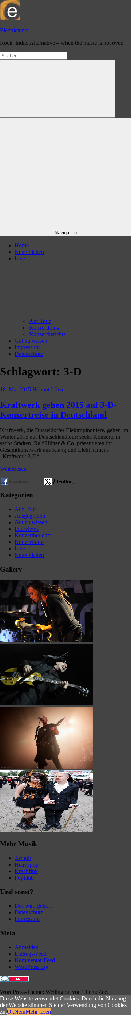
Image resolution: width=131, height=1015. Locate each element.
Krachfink (26, 871)
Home (22, 245)
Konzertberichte (47, 334)
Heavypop (27, 864)
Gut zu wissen (31, 341)
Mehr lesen (38, 1011)
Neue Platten (29, 252)
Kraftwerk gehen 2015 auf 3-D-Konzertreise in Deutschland (58, 409)
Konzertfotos (44, 328)
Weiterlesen (13, 469)
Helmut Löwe (48, 389)
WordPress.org (31, 967)
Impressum (27, 347)
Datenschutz (29, 354)
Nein (19, 1011)
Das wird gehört (33, 906)
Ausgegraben (30, 516)
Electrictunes (14, 30)
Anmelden (27, 947)
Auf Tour (40, 321)
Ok (10, 1011)
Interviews (27, 529)
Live (20, 548)
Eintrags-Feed (31, 954)
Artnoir (23, 858)
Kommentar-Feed (35, 960)
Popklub (24, 878)
